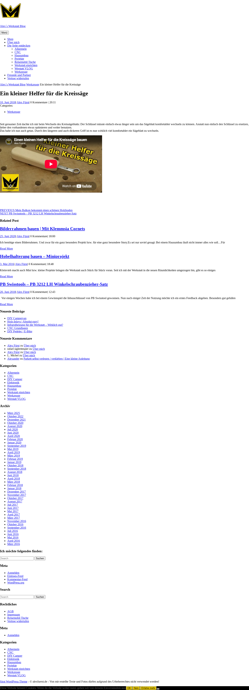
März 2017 (13, 517)
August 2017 (14, 501)
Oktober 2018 (15, 465)
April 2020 (13, 436)
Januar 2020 (14, 442)
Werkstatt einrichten (26, 65)
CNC (18, 52)
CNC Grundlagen (17, 328)
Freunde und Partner (19, 75)
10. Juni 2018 (8, 102)
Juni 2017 (13, 508)
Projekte (19, 58)
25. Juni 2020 (8, 236)
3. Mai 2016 (7, 264)
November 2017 (16, 494)
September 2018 (16, 468)
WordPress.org (15, 582)
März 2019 (13, 455)
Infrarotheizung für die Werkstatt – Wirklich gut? (35, 324)
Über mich (13, 42)
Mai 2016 (12, 537)
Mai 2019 (12, 449)
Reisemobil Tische (25, 61)
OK (129, 688)
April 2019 (13, 452)
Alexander (13, 358)
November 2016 (16, 521)
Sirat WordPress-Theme (13, 681)
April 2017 (13, 514)
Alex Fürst (23, 102)
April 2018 (13, 478)
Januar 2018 (14, 488)
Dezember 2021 (16, 419)
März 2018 (13, 481)
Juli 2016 (12, 530)
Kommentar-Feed (17, 579)
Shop (10, 39)
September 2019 (16, 445)
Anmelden (13, 572)
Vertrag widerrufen (18, 78)
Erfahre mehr (148, 688)
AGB (10, 611)
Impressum (13, 614)
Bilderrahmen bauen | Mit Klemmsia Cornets (42, 228)
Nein (136, 688)
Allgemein (21, 48)
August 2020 (14, 426)
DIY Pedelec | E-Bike (19, 331)
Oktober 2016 (15, 524)
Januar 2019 (14, 462)
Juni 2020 (13, 432)
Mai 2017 (12, 511)
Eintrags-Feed (15, 576)
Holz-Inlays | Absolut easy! (22, 321)
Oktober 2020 (15, 422)
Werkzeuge (21, 71)
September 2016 (16, 527)
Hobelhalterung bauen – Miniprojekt (34, 256)
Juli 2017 (12, 504)
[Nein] (158, 688)
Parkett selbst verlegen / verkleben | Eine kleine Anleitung (57, 358)
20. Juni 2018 (8, 291)
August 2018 (14, 472)
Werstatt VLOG (24, 68)
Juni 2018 (13, 475)
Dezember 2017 (16, 491)
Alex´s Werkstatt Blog (13, 26)
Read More (6, 248)
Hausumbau (21, 55)
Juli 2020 (12, 429)
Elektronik (13, 382)
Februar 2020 (15, 439)
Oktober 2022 (15, 416)
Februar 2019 (15, 458)
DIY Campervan (16, 318)
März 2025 (13, 413)
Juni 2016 (13, 534)
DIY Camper (14, 379)
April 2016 (13, 540)
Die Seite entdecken (18, 45)
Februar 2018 (15, 485)
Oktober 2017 (15, 498)
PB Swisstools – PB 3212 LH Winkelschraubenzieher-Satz (54, 284)
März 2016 (13, 544)
